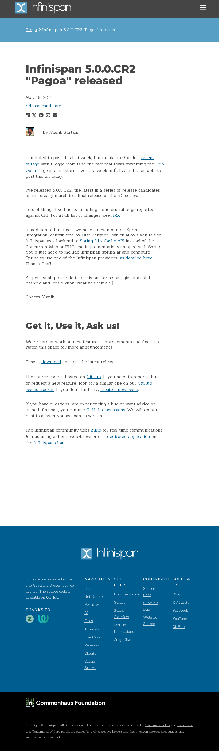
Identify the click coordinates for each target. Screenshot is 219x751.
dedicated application (128, 436)
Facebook (180, 610)
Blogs (31, 29)
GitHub (94, 376)
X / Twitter (182, 602)
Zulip (96, 430)
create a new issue (119, 389)
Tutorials (91, 629)
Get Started (94, 597)
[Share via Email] (55, 115)
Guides (119, 602)
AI (86, 613)
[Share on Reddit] (48, 115)
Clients (90, 653)
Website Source (150, 620)
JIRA (115, 215)
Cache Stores (90, 664)
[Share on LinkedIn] (28, 115)
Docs (88, 621)
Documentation (127, 594)
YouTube (180, 619)
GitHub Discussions (124, 628)
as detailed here (136, 258)
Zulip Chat (123, 640)
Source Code (149, 592)
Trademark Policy (157, 725)
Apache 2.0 (42, 585)
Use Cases (93, 637)
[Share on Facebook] (41, 115)
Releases (91, 645)
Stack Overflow (121, 613)
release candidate (43, 106)
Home (89, 589)
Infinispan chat (49, 443)
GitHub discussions (105, 409)
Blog (176, 594)
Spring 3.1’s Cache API (102, 241)
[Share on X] (34, 115)
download (51, 361)
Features (92, 605)
